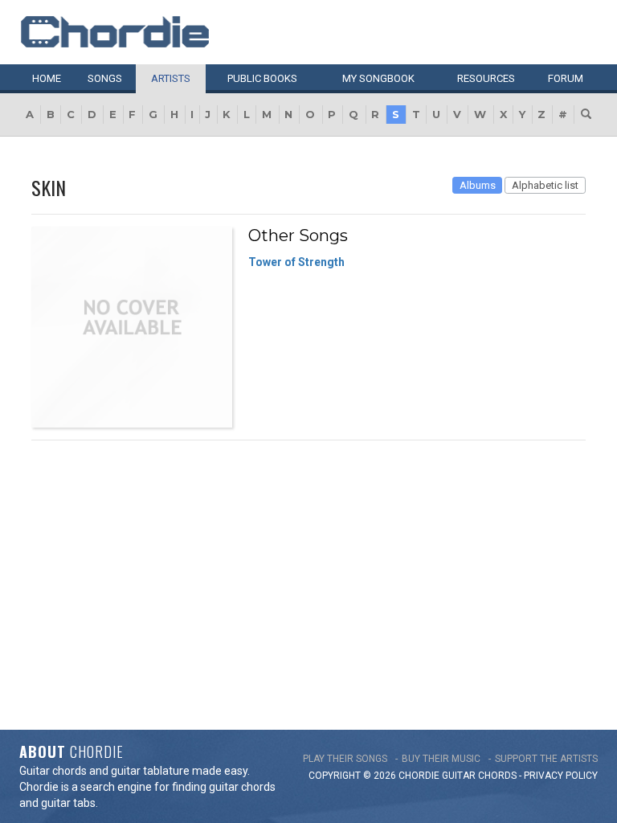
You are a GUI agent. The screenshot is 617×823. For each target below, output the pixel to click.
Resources (486, 78)
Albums (478, 185)
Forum (565, 78)
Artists (170, 78)
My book (378, 78)
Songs (105, 78)
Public (262, 78)
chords (497, 775)
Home (46, 78)
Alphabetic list (545, 185)
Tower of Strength (296, 262)
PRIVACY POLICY (561, 775)
